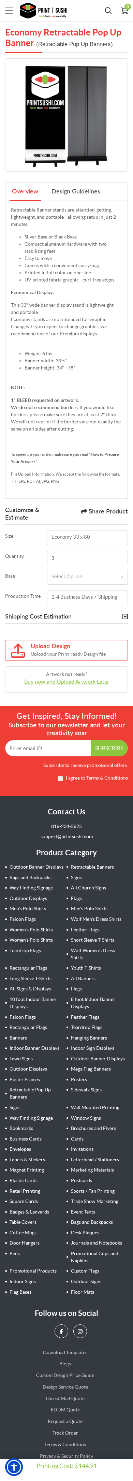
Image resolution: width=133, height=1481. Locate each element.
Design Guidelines (75, 192)
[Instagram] (81, 1331)
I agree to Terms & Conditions (97, 778)
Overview (25, 192)
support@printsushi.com (67, 836)
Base (10, 576)
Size (9, 536)
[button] (14, 1467)
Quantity (14, 556)
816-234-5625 (66, 826)
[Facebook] (62, 1331)
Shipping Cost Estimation (38, 617)
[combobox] (87, 577)
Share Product (108, 512)
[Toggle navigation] (9, 10)
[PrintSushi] (45, 10)
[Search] (108, 10)
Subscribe (109, 748)
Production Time (23, 596)
